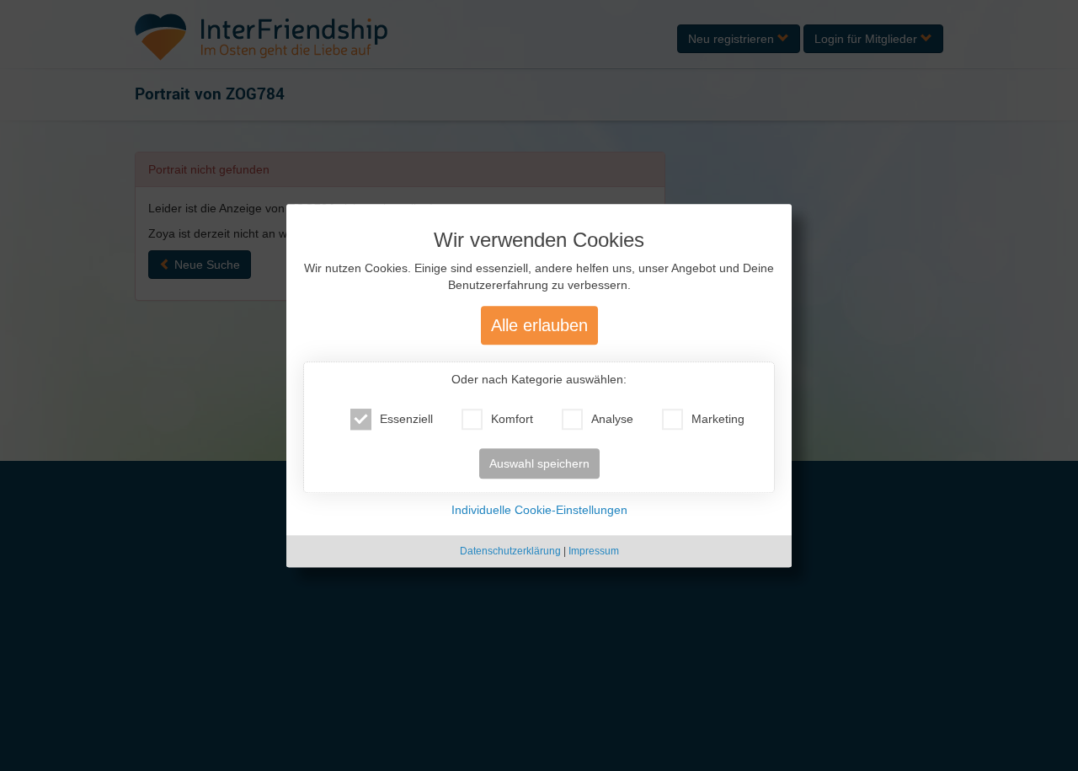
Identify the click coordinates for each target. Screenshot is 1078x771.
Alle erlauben (539, 325)
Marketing (717, 419)
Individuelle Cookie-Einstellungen (539, 510)
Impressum (593, 551)
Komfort (512, 419)
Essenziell (406, 419)
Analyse (612, 419)
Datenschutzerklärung (510, 551)
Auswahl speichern (539, 463)
